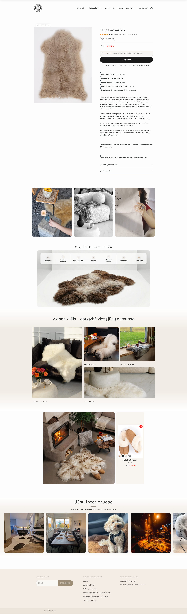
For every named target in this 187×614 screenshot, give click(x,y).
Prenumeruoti (65, 583)
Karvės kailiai (94, 8)
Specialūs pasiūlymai (126, 8)
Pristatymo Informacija (110, 165)
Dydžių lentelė (107, 171)
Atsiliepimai (143, 8)
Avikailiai (80, 8)
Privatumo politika (89, 600)
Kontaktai (86, 581)
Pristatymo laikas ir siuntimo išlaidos (96, 593)
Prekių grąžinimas (89, 589)
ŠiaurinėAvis (52, 611)
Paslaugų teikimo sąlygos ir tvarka (95, 596)
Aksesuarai (110, 8)
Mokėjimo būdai (89, 585)
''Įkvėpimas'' (113, 135)
